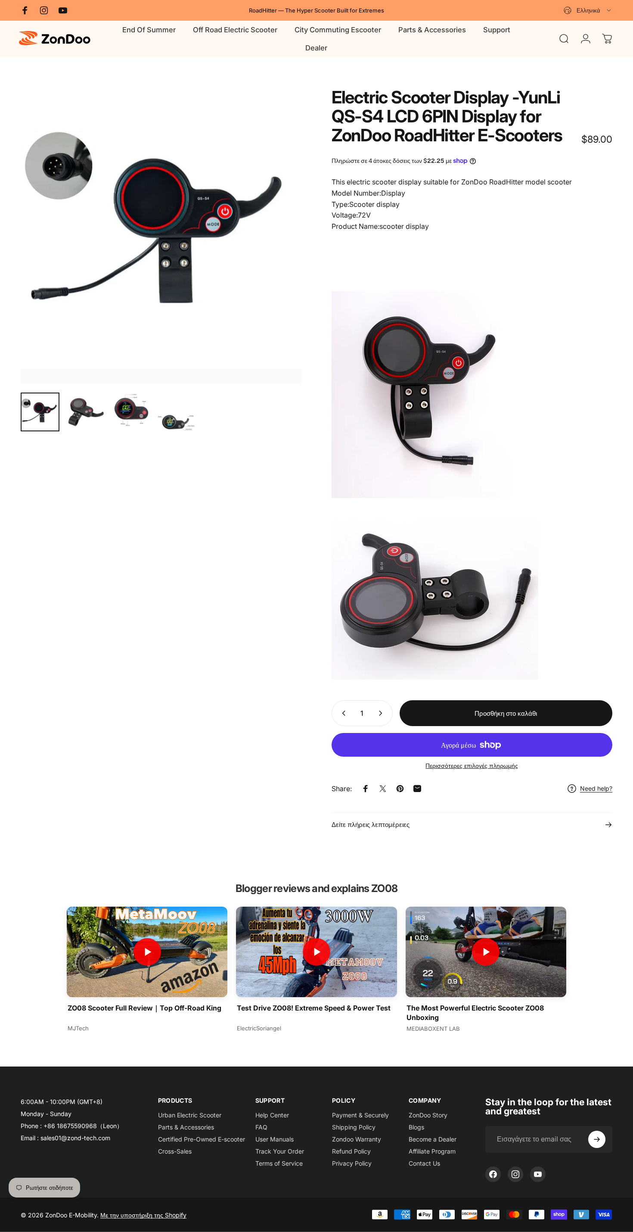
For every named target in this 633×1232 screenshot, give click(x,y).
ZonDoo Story (428, 1115)
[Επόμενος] (279, 252)
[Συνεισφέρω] (596, 1139)
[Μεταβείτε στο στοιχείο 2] (85, 412)
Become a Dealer (432, 1139)
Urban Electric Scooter (189, 1115)
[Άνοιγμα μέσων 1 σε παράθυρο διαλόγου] (161, 236)
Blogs (416, 1127)
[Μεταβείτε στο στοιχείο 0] (40, 412)
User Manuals (274, 1139)
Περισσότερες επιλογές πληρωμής (471, 765)
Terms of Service (279, 1163)
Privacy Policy (352, 1163)
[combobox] (588, 10)
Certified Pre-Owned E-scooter (201, 1139)
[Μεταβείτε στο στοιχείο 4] (177, 422)
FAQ (261, 1127)
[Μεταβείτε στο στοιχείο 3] (131, 410)
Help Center (272, 1115)
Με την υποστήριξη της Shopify (143, 1214)
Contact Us (424, 1163)
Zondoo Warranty (356, 1139)
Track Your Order (279, 1151)
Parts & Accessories (186, 1127)
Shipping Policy (353, 1127)
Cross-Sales (175, 1151)
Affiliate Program (432, 1151)
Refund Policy (351, 1151)
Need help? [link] (596, 788)
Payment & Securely (360, 1115)
